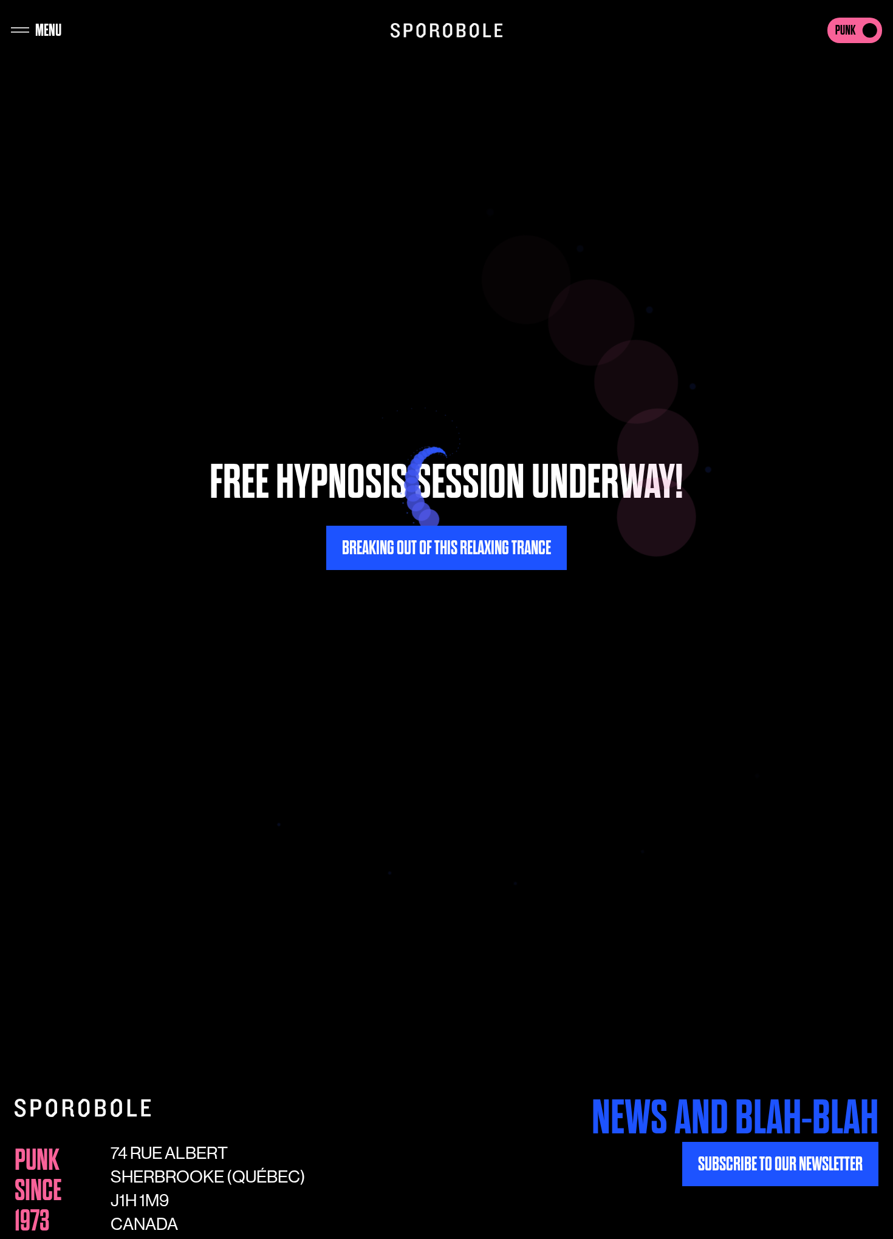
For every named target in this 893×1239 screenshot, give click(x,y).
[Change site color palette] (854, 30)
